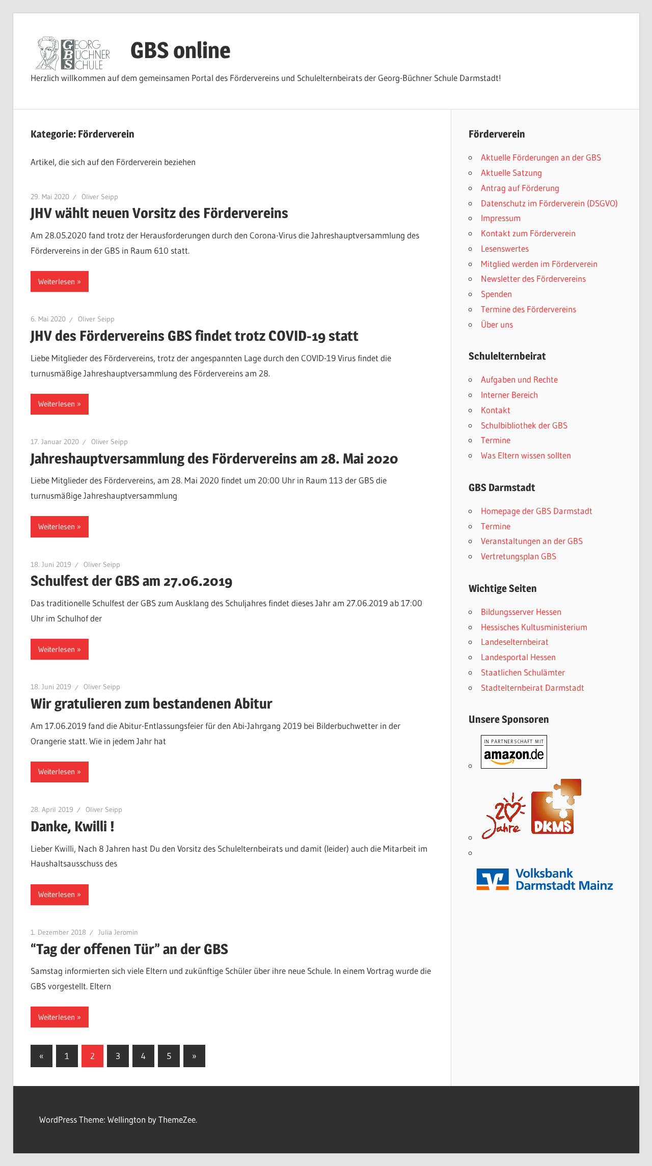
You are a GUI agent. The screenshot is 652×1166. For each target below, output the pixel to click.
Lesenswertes (505, 248)
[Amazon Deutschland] (514, 765)
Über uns (497, 324)
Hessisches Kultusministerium (534, 626)
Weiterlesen (56, 281)
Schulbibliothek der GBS (524, 425)
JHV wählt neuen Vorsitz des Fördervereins (159, 213)
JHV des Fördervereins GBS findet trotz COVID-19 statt (195, 335)
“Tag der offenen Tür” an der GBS (129, 949)
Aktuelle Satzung (511, 172)
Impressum (501, 217)
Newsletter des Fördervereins (533, 278)
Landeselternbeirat (515, 641)
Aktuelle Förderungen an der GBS (541, 157)
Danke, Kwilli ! (73, 826)
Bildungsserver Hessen (521, 611)
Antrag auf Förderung (520, 187)
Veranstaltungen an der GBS (532, 540)
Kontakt (495, 409)
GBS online (180, 50)
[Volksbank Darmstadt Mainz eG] (545, 894)
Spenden (496, 293)
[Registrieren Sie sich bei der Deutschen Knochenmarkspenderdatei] (532, 837)
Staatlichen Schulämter (523, 672)
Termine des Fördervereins (528, 309)
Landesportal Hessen (518, 657)
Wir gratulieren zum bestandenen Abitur (152, 703)
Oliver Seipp (100, 196)
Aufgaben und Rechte (519, 379)
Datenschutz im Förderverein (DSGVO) (549, 203)
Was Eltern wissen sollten (526, 455)
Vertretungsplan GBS (518, 556)
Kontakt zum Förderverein (528, 233)
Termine (495, 440)
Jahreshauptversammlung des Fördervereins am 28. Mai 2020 (214, 458)
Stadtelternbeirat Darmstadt (532, 687)
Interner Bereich (509, 394)
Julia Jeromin (118, 932)
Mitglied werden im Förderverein (539, 263)
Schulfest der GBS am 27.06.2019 (131, 580)
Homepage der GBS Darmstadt (536, 510)
